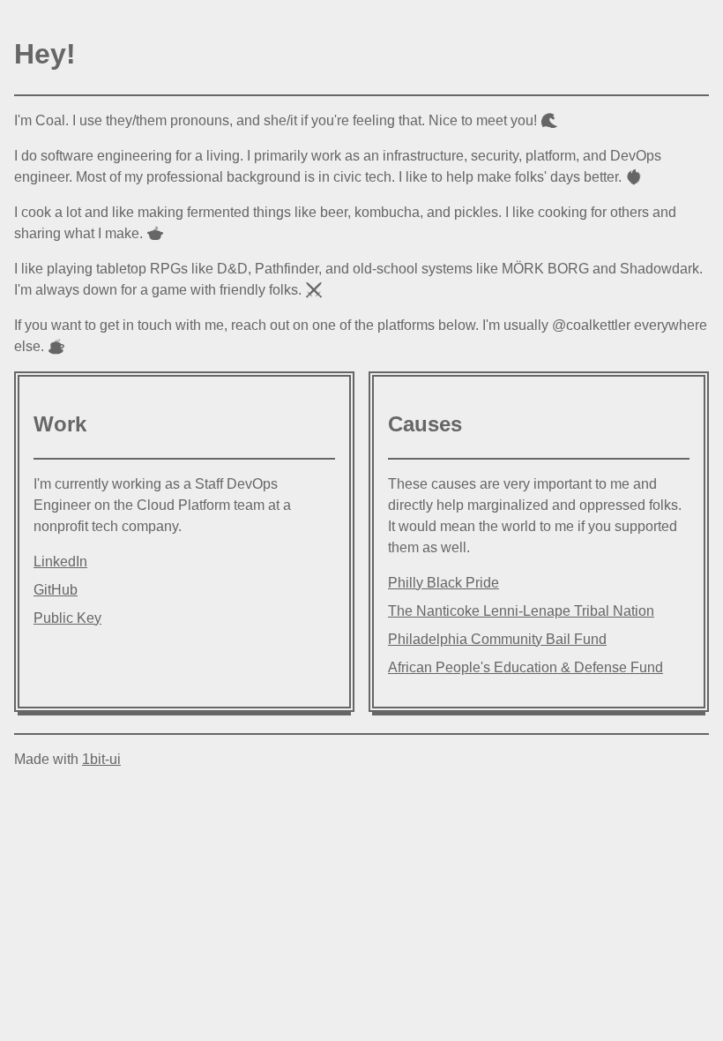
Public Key (67, 617)
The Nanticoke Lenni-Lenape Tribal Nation (521, 610)
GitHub (56, 589)
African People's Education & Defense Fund (525, 667)
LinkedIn (60, 561)
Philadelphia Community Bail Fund (497, 639)
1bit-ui (101, 759)
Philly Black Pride (443, 582)
